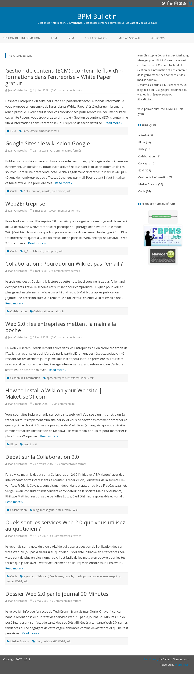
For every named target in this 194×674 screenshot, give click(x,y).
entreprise (51, 251)
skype (10, 581)
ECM (54, 38)
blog (36, 510)
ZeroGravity (151, 659)
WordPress (181, 664)
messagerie (47, 510)
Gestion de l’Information (21, 38)
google (46, 191)
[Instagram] (176, 3)
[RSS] (184, 3)
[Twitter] (164, 3)
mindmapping (111, 576)
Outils (13, 191)
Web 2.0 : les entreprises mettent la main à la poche (60, 327)
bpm (49, 378)
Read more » (113, 123)
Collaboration (96, 38)
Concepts (144, 163)
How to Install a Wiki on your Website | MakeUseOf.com (53, 393)
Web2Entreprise (25, 203)
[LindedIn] (171, 3)
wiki (56, 131)
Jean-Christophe (17, 90)
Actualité (143, 135)
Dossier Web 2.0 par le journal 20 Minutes (56, 593)
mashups (80, 576)
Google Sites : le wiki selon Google (47, 143)
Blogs (13, 444)
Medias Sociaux (129, 38)
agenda (28, 576)
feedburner (56, 576)
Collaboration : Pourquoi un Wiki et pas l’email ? (64, 263)
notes (59, 510)
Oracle (34, 131)
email (54, 311)
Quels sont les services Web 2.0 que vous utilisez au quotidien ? (65, 525)
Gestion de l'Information (25, 378)
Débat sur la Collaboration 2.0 (42, 456)
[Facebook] (168, 3)
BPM (71, 38)
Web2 (84, 378)
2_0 (26, 251)
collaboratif (36, 251)
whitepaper (46, 131)
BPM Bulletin (97, 16)
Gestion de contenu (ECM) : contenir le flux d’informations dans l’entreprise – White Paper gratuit (64, 77)
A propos (158, 38)
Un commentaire (64, 404)
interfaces (73, 378)
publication (58, 191)
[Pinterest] (180, 3)
